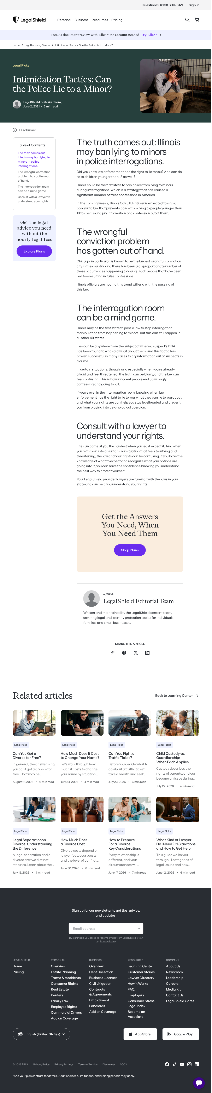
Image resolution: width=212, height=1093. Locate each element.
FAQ (131, 989)
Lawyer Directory (141, 978)
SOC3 (123, 1064)
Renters (57, 995)
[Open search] (187, 20)
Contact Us (174, 995)
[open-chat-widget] (199, 1083)
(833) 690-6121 (171, 5)
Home (17, 966)
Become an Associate (136, 1014)
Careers (172, 983)
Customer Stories (141, 972)
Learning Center (140, 966)
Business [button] (81, 20)
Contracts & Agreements (100, 991)
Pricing (117, 20)
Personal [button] (64, 20)
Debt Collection (101, 972)
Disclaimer (108, 1064)
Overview (58, 966)
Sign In (194, 5)
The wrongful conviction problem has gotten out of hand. (34, 176)
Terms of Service (88, 1064)
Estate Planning (63, 972)
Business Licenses (103, 978)
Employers (136, 995)
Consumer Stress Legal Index (141, 1003)
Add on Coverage (64, 1018)
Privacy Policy (108, 941)
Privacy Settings (63, 1064)
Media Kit (173, 989)
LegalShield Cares (180, 1001)
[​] (167, 1064)
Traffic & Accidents (66, 978)
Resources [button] (100, 20)
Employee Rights (64, 1007)
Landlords (97, 1006)
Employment (99, 1000)
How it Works (138, 983)
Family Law (60, 1001)
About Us (173, 966)
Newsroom (174, 972)
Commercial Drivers (66, 1012)
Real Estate (60, 989)
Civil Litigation (100, 983)
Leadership (174, 978)
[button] (41, 1034)
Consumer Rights (64, 983)
